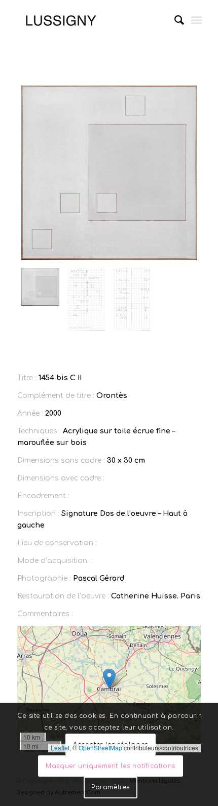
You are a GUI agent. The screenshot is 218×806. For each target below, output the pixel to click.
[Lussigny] (90, 20)
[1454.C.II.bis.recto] (86, 299)
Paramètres (110, 787)
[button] (109, 678)
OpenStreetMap (100, 747)
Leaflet (60, 747)
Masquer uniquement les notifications (110, 766)
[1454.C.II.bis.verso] (132, 299)
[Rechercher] (174, 20)
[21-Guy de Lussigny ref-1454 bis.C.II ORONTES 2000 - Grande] (108, 173)
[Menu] (196, 20)
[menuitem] (174, 20)
